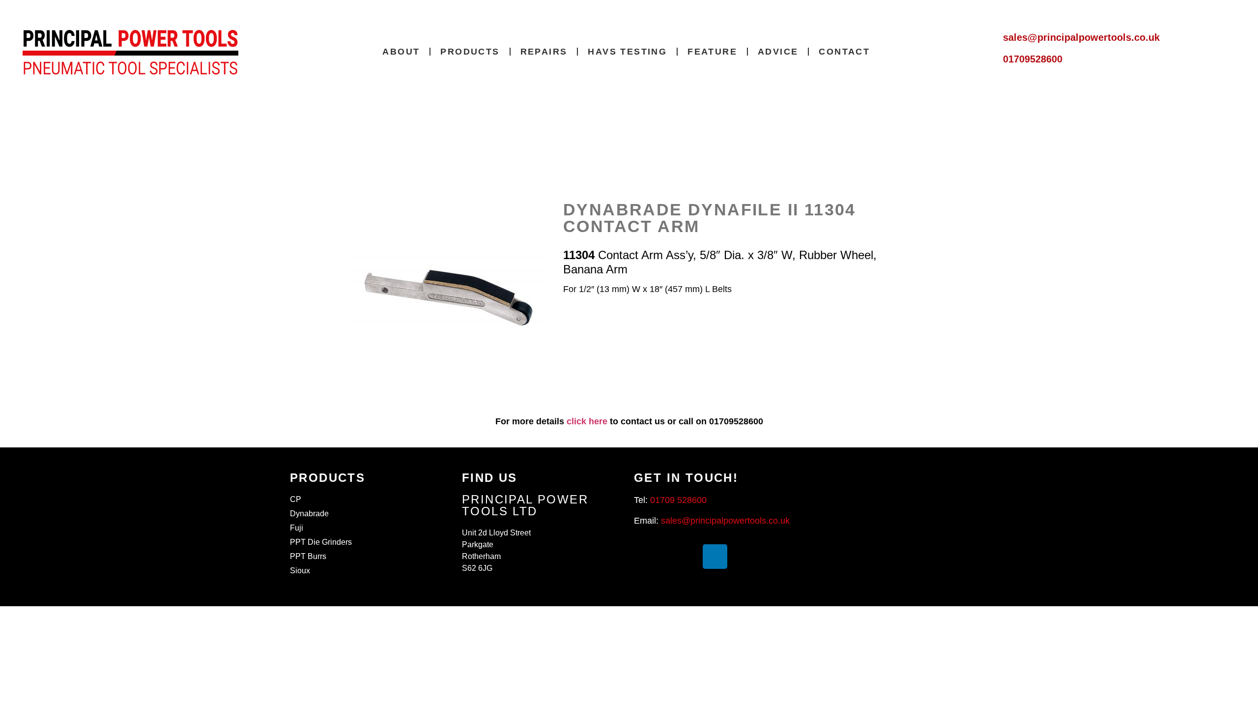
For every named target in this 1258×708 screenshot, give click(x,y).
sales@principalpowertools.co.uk (1081, 37)
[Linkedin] (715, 556)
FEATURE (712, 52)
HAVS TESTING (627, 52)
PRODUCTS (469, 52)
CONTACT (844, 52)
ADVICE (778, 52)
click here (587, 421)
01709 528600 (678, 500)
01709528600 (1032, 59)
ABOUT (401, 52)
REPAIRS (544, 52)
